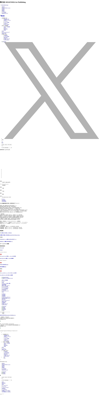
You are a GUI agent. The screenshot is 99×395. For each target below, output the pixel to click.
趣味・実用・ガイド (5, 285)
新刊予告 (5, 28)
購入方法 (5, 37)
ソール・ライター (5, 387)
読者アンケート (7, 38)
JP (2, 141)
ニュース (5, 21)
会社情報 (3, 294)
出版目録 (5, 35)
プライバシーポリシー (6, 297)
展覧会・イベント (7, 20)
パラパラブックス (5, 290)
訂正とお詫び (6, 24)
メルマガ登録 (6, 36)
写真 (3, 282)
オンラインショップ (5, 300)
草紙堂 (3, 365)
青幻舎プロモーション (6, 7)
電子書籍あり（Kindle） (6, 391)
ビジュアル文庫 (5, 286)
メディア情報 (6, 22)
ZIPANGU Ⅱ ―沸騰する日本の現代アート (6, 241)
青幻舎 (3, 6)
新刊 (5, 27)
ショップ (3, 348)
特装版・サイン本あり (6, 390)
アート (3, 281)
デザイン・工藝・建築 (6, 283)
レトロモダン (4, 389)
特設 (3, 291)
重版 (5, 346)
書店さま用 (4, 301)
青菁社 (3, 11)
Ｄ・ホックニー (5, 385)
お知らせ (5, 23)
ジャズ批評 (4, 12)
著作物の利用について (6, 298)
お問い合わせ (6, 39)
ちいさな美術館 (5, 288)
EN (2, 142)
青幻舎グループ (5, 13)
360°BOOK (4, 289)
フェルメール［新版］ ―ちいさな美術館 (6, 258)
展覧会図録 (4, 201)
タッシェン (4, 386)
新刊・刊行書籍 (7, 26)
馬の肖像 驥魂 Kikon (3, 266)
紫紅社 (3, 10)
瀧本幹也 (3, 388)
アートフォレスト (5, 287)
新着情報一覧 (6, 19)
